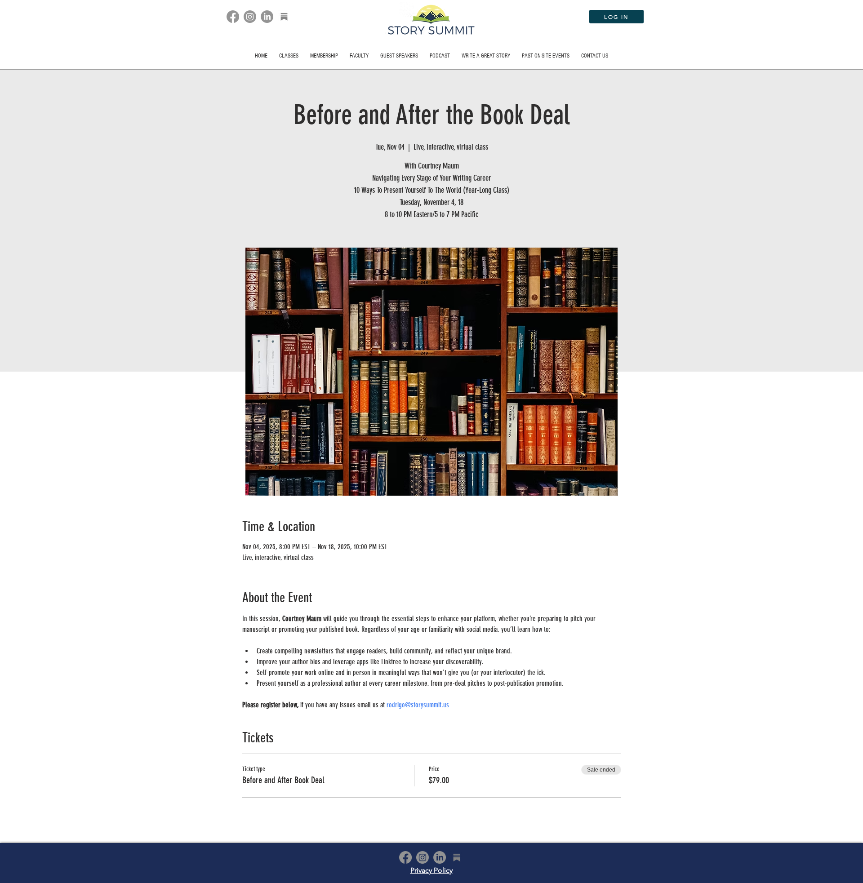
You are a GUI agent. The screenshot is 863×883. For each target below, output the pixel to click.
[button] (545, 52)
